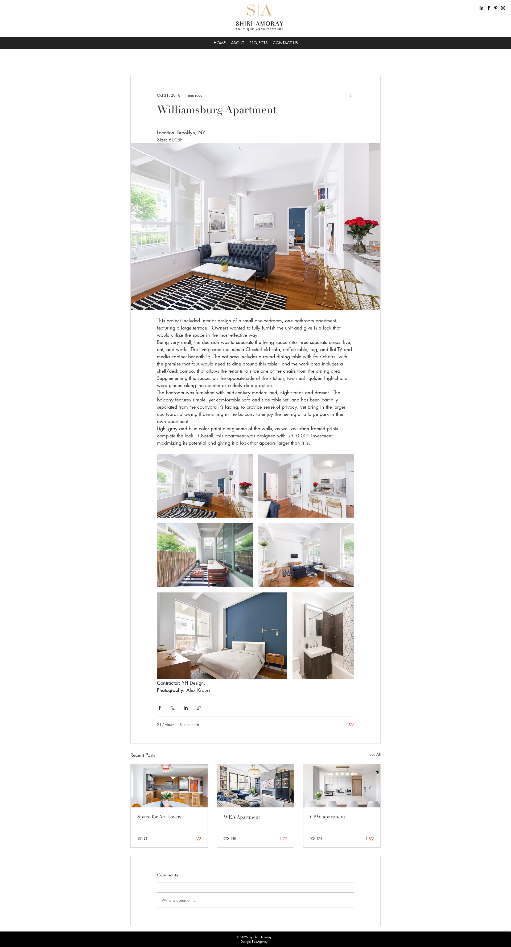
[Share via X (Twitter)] (172, 707)
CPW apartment (327, 817)
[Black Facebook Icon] (488, 8)
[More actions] (351, 95)
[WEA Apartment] (255, 785)
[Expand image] (205, 486)
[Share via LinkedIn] (185, 707)
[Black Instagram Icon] (503, 8)
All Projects (138, 59)
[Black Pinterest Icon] (495, 8)
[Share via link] (198, 707)
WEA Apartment (242, 817)
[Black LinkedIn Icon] (481, 8)
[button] (373, 60)
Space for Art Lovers (159, 817)
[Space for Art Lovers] (169, 785)
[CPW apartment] (341, 785)
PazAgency (259, 941)
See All (375, 754)
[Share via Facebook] (159, 707)
